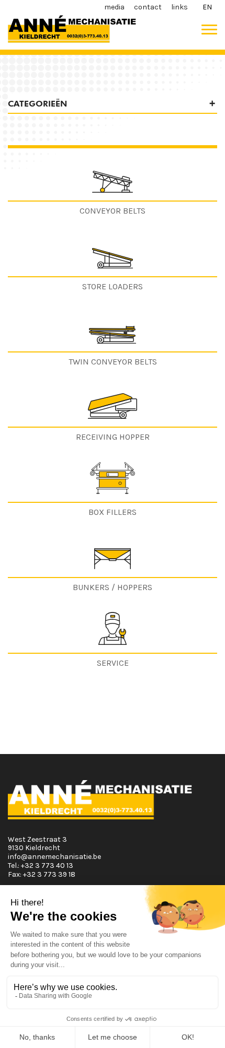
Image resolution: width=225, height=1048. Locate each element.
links (179, 7)
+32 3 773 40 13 (47, 865)
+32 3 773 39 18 (49, 874)
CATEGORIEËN (37, 104)
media (114, 7)
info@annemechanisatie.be (54, 856)
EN (207, 7)
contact (148, 7)
